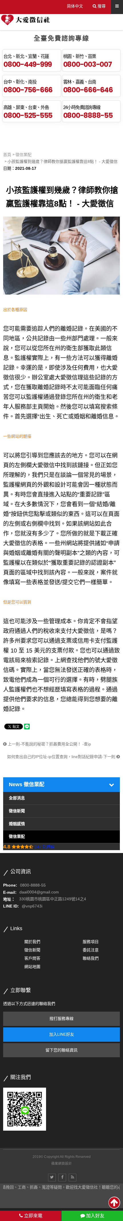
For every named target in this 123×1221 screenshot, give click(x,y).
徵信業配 (23, 154)
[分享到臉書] (62, 1177)
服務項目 (91, 941)
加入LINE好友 (61, 1034)
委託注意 (91, 950)
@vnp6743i (32, 906)
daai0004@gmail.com (39, 892)
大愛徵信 (14, 543)
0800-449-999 (27, 64)
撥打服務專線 (61, 1018)
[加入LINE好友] (24, 1109)
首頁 (7, 154)
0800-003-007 (87, 64)
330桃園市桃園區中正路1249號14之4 (52, 899)
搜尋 (101, 6)
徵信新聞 (17, 811)
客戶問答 (32, 958)
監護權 (34, 397)
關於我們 (32, 941)
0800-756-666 (27, 90)
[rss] (72, 1177)
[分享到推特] (52, 1177)
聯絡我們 (91, 958)
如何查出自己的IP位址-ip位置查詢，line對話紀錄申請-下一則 (61, 756)
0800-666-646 (88, 90)
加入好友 (94, 1215)
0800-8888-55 (88, 115)
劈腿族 (109, 680)
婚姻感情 (17, 823)
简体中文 (75, 6)
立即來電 (32, 1215)
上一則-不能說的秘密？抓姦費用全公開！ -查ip (49, 744)
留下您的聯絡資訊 (61, 1050)
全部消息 (17, 798)
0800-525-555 (27, 115)
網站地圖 (32, 966)
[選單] (117, 6)
